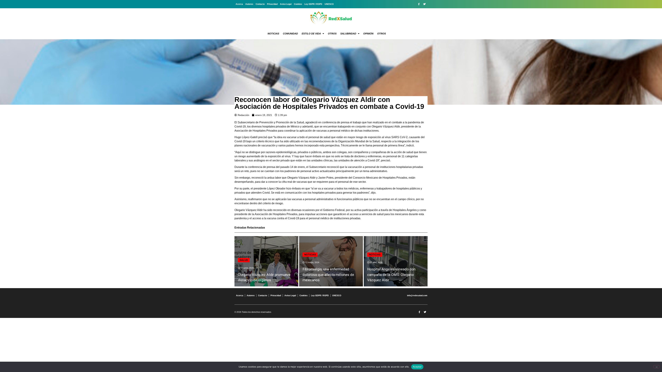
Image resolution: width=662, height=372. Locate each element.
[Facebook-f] (418, 4)
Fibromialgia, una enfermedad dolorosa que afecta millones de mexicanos (328, 274)
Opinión (368, 33)
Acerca (239, 4)
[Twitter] (424, 4)
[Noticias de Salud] (331, 18)
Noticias (273, 33)
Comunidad (290, 33)
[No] (656, 366)
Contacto (260, 4)
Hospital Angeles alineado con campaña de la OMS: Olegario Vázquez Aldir (391, 274)
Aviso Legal (286, 4)
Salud (244, 260)
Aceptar (417, 366)
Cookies (298, 4)
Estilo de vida (311, 33)
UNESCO (329, 4)
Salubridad (348, 33)
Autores (249, 4)
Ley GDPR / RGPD (313, 4)
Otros (332, 33)
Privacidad (272, 4)
